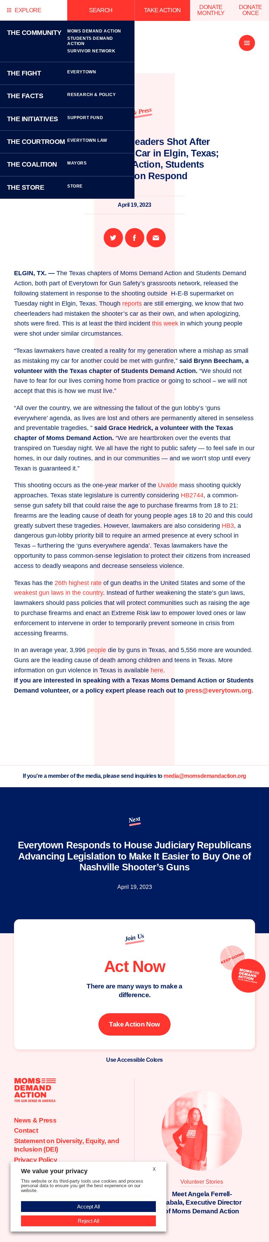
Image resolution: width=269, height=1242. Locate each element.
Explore (28, 10)
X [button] (154, 1169)
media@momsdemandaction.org (205, 776)
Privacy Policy (35, 1159)
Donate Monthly (211, 10)
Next (134, 819)
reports (132, 303)
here (157, 670)
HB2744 (192, 495)
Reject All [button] (88, 1221)
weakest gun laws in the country (58, 592)
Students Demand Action (90, 41)
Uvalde (168, 485)
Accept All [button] (88, 1207)
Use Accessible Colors (134, 1060)
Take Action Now (134, 1024)
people (96, 649)
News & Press (35, 1120)
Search (100, 10)
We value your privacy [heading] (54, 1171)
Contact (26, 1130)
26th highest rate (78, 582)
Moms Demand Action (94, 31)
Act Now (134, 966)
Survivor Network (91, 51)
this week (166, 323)
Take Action (162, 10)
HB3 (228, 525)
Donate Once (250, 10)
